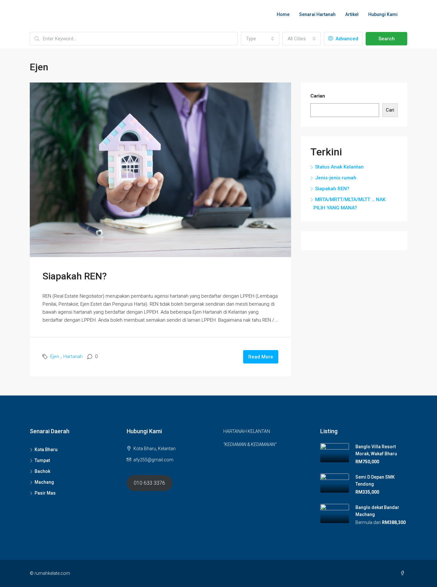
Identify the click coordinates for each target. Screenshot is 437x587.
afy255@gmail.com (153, 459)
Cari (390, 110)
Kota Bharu (46, 449)
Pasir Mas (45, 493)
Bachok (42, 471)
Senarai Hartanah (317, 14)
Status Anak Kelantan (339, 167)
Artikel (352, 14)
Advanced (346, 39)
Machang (44, 482)
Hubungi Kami (383, 14)
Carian (317, 96)
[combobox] (260, 38)
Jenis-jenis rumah (335, 178)
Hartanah (73, 356)
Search (386, 39)
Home (283, 14)
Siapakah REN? (75, 276)
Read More (260, 357)
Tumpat (42, 460)
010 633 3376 (149, 483)
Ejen (54, 356)
